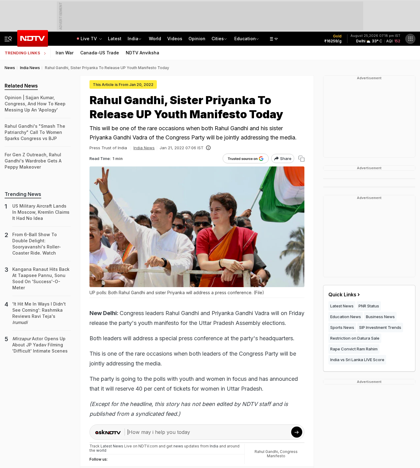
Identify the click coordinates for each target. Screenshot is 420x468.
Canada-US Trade (99, 52)
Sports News (342, 327)
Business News (380, 316)
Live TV (89, 38)
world (101, 450)
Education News (345, 316)
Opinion (196, 38)
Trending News (23, 194)
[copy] (301, 159)
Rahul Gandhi (266, 451)
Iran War (64, 52)
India (133, 38)
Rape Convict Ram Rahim (354, 348)
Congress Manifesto (282, 453)
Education (245, 38)
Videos (174, 38)
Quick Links (342, 294)
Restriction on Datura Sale (354, 338)
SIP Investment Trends (380, 327)
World (155, 38)
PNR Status (369, 305)
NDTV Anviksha (142, 52)
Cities (218, 38)
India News (144, 147)
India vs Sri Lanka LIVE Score (357, 359)
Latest (114, 38)
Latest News (342, 305)
